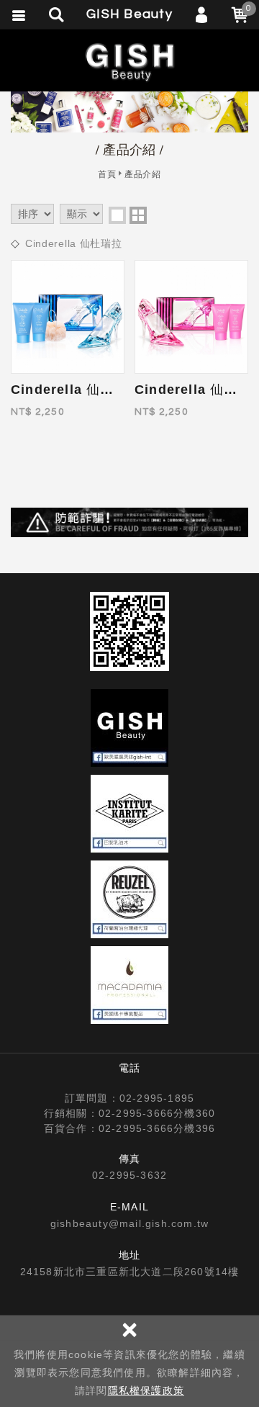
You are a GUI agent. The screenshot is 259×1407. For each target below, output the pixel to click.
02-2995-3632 (129, 1175)
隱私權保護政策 (146, 1390)
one (117, 215)
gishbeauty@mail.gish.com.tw (129, 1223)
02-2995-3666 (136, 1113)
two (138, 215)
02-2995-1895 (156, 1098)
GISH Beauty (129, 61)
